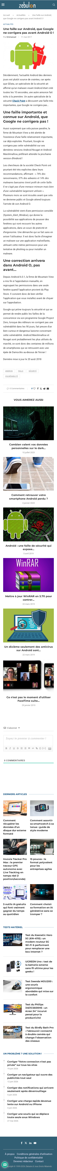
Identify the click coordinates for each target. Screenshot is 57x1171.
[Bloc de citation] (29, 748)
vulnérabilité (11, 376)
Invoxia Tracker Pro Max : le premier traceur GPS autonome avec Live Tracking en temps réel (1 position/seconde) (15, 869)
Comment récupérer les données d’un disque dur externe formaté (14, 827)
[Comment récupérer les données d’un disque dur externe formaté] (15, 808)
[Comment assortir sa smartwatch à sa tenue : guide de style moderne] (42, 808)
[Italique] (10, 748)
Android (9, 371)
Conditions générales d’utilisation (34, 1154)
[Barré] (17, 748)
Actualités (20, 15)
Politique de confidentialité (28, 1157)
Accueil (6, 15)
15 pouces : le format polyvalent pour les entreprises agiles (41, 864)
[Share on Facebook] (37, 388)
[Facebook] (21, 1143)
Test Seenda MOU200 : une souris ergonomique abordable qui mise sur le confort (39, 988)
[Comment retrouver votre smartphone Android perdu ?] (28, 474)
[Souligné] (14, 748)
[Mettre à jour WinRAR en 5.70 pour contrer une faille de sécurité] (28, 575)
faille (20, 371)
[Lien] (36, 748)
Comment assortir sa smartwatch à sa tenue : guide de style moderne (42, 825)
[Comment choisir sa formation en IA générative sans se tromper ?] (42, 892)
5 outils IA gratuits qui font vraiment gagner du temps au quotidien (14, 909)
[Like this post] (34, 388)
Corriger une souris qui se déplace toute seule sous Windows (28, 1115)
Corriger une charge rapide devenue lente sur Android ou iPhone (29, 1102)
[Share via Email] (48, 388)
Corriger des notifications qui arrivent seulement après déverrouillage (30, 1089)
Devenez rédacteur (23, 1161)
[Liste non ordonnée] (25, 748)
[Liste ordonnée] (21, 748)
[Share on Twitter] (41, 388)
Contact (39, 1161)
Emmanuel (11, 37)
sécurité (33, 371)
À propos (10, 1154)
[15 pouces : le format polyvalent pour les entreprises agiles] (42, 847)
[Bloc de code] (33, 748)
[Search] (53, 4)
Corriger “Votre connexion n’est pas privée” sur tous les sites (29, 1063)
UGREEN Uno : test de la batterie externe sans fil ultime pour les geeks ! (39, 966)
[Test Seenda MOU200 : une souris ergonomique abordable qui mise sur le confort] (12, 986)
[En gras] (6, 748)
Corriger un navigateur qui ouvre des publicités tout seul (29, 1076)
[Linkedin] (30, 1143)
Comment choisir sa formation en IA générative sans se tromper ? (41, 909)
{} (40, 748)
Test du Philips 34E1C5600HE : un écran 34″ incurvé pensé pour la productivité (36, 1011)
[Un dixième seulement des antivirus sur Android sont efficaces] (28, 625)
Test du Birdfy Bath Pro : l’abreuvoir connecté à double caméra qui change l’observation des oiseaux (39, 1034)
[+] (44, 748)
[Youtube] (35, 1143)
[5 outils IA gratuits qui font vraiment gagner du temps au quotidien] (15, 892)
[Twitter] (26, 1143)
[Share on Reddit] (44, 388)
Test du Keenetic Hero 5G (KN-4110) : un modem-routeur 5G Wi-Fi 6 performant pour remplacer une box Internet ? (38, 943)
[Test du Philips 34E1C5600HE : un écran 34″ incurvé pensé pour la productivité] (12, 1009)
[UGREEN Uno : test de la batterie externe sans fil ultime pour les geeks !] (12, 966)
